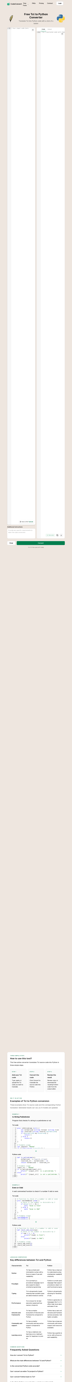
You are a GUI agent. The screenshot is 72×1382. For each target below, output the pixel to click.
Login (60, 3)
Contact (50, 3)
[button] (16, 1128)
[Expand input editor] (32, 29)
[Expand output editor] (62, 33)
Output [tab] (50, 29)
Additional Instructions (15, 527)
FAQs (34, 3)
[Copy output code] (57, 535)
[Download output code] (61, 535)
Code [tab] (43, 29)
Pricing (41, 3)
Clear (11, 543)
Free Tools (25, 4)
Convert (41, 543)
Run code (51, 535)
